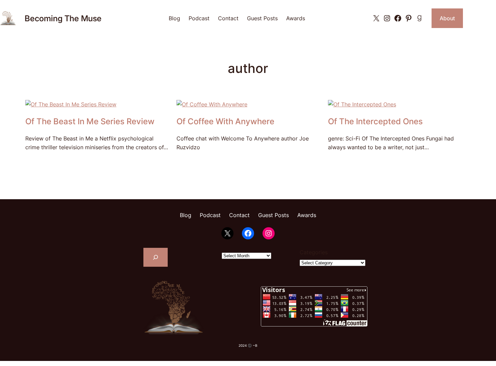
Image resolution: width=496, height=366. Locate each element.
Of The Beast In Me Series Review (90, 121)
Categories (314, 252)
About (447, 18)
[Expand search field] (155, 257)
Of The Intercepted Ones (375, 121)
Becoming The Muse (63, 18)
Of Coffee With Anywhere (225, 121)
